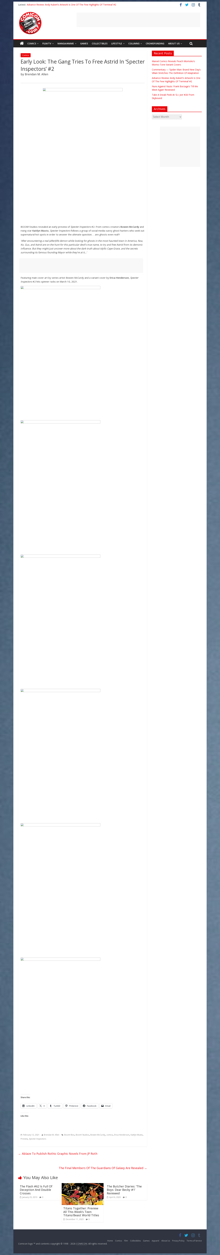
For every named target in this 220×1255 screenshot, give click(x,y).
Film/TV (46, 43)
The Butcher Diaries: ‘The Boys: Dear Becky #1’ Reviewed (124, 1189)
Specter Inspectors (37, 1138)
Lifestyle (116, 43)
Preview (24, 1138)
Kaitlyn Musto (137, 1134)
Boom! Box (69, 1134)
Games (84, 43)
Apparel (155, 1240)
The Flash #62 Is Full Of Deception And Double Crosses (36, 1189)
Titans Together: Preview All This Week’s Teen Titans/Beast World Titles (81, 1211)
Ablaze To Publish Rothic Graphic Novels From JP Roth (57, 1154)
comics (109, 1134)
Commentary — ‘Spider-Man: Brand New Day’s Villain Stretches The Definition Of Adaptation (75, 4)
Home (110, 1240)
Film (126, 1240)
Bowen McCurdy (97, 1134)
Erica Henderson (121, 1134)
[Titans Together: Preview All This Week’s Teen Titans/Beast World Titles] (83, 1185)
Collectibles (99, 43)
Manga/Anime (65, 43)
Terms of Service (194, 1240)
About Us (174, 43)
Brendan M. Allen (51, 1134)
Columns (133, 43)
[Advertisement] (138, 20)
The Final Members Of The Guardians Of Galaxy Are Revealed (103, 1168)
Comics (31, 43)
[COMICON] (30, 13)
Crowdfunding (155, 43)
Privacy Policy (178, 1240)
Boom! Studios (82, 1134)
